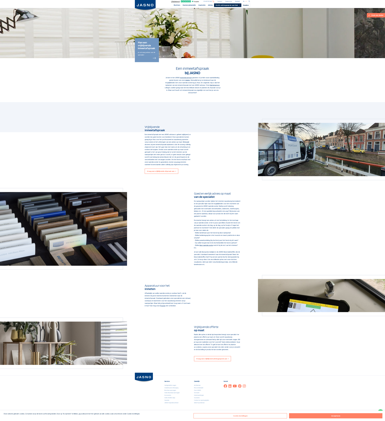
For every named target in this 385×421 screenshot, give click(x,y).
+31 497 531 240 (207, 1)
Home (136, 14)
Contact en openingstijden (201, 400)
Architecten (197, 385)
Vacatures (197, 398)
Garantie (166, 400)
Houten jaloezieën (189, 5)
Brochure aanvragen (170, 390)
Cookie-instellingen (240, 416)
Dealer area (228, 1)
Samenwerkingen (199, 395)
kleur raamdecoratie (206, 245)
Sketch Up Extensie (199, 403)
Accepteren (335, 416)
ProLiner (162, 306)
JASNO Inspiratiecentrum (171, 403)
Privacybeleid (7, 417)
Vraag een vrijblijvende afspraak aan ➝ (161, 171)
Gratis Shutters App (169, 398)
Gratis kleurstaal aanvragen (172, 393)
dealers (187, 80)
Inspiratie (201, 5)
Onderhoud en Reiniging (171, 388)
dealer (377, 15)
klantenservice (215, 85)
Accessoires (167, 395)
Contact (219, 1)
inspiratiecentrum (186, 77)
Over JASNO (197, 390)
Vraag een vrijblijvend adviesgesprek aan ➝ (212, 359)
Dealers (246, 5)
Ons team (196, 393)
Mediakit (237, 1)
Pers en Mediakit (198, 388)
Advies (210, 5)
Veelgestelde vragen (170, 385)
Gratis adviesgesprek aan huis (226, 5)
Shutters (177, 5)
